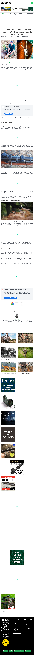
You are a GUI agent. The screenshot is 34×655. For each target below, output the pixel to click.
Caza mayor (28, 624)
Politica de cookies (17, 630)
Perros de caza (28, 630)
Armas (28, 629)
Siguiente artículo (29, 325)
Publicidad (17, 622)
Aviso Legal (17, 628)
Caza (7, 13)
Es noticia (28, 622)
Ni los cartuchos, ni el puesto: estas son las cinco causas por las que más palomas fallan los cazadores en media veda (8, 344)
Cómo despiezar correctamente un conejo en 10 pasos (24, 373)
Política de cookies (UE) (17, 633)
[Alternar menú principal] (32, 3)
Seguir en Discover (22, 297)
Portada (2, 13)
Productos (28, 628)
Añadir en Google (8, 113)
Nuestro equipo (17, 624)
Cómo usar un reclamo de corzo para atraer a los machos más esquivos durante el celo (8, 373)
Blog (5, 13)
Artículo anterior (4, 325)
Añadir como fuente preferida (11, 297)
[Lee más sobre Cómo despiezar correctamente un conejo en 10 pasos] (25, 366)
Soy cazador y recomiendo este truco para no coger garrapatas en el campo (25, 359)
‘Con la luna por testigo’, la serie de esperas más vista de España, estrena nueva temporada (24, 344)
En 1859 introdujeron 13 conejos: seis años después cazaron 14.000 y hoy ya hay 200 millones (8, 359)
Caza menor (28, 625)
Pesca (28, 627)
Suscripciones (17, 623)
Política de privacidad (17, 629)
